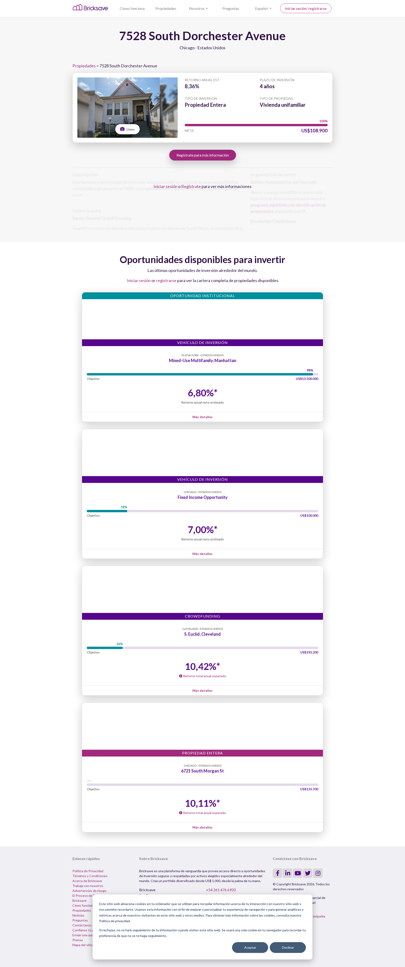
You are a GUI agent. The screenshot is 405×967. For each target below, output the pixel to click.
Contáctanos (82, 925)
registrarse (166, 280)
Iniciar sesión (165, 186)
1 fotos (130, 129)
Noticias (78, 915)
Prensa (77, 940)
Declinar (288, 947)
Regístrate (191, 186)
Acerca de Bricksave (87, 881)
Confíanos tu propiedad (89, 930)
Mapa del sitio (82, 945)
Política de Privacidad (87, 871)
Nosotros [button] (197, 8)
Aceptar (250, 947)
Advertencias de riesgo (89, 891)
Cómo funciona (132, 8)
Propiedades (165, 8)
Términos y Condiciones (90, 876)
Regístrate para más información (202, 155)
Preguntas (230, 8)
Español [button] (262, 8)
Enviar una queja (84, 935)
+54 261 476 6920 (221, 889)
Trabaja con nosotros (87, 886)
